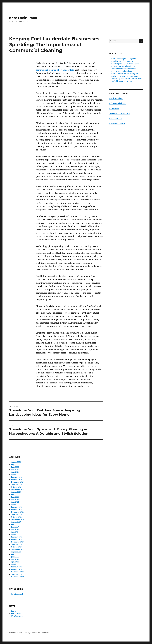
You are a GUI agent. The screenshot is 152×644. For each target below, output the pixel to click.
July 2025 (14, 495)
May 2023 (15, 559)
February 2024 (17, 537)
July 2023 (14, 554)
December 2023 (17, 542)
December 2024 (17, 512)
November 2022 (17, 574)
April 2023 (15, 562)
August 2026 (16, 462)
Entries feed (16, 614)
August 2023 (16, 552)
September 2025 (17, 490)
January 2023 (16, 569)
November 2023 (17, 544)
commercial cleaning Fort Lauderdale (55, 70)
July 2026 (14, 465)
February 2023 (17, 567)
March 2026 (15, 475)
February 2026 (17, 477)
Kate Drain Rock (23, 18)
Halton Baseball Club (117, 103)
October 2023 (16, 547)
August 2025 (16, 492)
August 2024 (16, 522)
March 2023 (15, 564)
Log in (13, 611)
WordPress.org (17, 616)
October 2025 (16, 487)
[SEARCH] (141, 41)
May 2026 (15, 470)
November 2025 (17, 485)
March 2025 (15, 505)
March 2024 (16, 534)
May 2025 (15, 500)
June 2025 (15, 497)
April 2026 (15, 472)
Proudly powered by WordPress (36, 633)
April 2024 (15, 532)
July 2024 (15, 524)
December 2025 (17, 482)
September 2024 (17, 519)
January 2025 (16, 509)
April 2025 (15, 502)
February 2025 (16, 507)
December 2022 (17, 572)
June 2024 (15, 527)
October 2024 (16, 517)
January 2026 (16, 480)
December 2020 (17, 577)
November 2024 (17, 514)
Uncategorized (17, 594)
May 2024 (15, 529)
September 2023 (17, 549)
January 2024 (16, 539)
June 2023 (15, 557)
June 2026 (15, 467)
